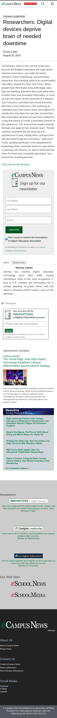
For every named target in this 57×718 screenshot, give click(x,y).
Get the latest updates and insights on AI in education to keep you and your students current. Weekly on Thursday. (28, 563)
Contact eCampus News (10, 664)
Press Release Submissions (11, 671)
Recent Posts (19, 262)
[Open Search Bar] (43, 4)
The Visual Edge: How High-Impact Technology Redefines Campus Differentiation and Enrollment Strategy (26, 362)
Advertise (51, 630)
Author (6, 262)
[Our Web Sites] (28, 583)
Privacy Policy (21, 251)
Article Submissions (8, 668)
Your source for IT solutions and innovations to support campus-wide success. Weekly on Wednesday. (28, 536)
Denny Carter (24, 267)
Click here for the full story (15, 164)
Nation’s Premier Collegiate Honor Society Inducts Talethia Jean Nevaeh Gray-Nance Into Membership (27, 460)
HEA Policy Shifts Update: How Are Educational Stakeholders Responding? (25, 451)
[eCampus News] (11, 4)
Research (10, 303)
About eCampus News (9, 646)
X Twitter (3, 689)
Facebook (4, 686)
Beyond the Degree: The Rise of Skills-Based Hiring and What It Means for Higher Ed (27, 433)
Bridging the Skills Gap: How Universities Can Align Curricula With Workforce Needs (28, 442)
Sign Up (9, 331)
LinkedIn (3, 692)
